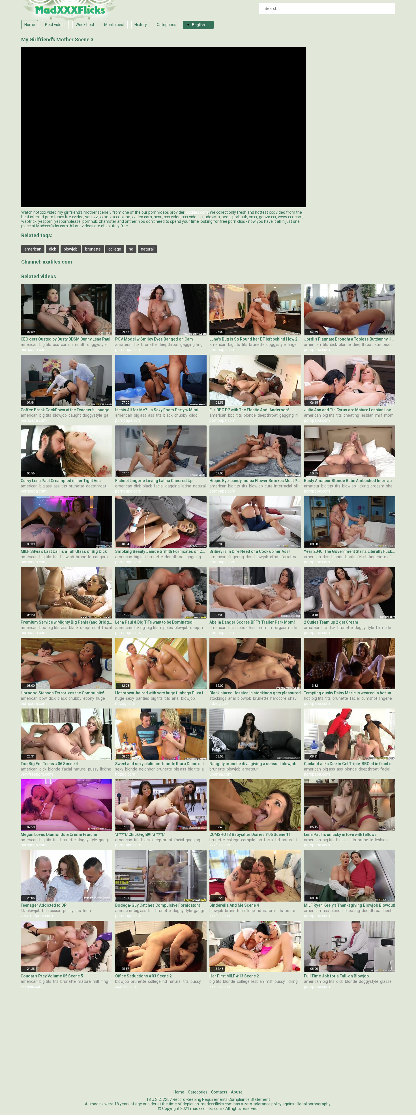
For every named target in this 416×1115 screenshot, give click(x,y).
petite (290, 910)
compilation (251, 840)
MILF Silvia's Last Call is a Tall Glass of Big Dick (64, 551)
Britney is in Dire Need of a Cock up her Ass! (249, 551)
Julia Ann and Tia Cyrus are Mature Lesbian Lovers (350, 410)
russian (54, 910)
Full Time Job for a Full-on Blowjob (336, 976)
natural (147, 249)
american (32, 249)
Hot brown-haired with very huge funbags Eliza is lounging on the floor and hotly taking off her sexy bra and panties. (161, 693)
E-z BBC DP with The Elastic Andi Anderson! (249, 410)
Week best (85, 24)
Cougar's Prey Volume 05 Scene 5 (52, 976)
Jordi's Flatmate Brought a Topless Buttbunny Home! (350, 339)
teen (87, 910)
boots (350, 557)
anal (175, 698)
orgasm (377, 486)
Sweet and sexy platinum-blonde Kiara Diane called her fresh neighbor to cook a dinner (161, 763)
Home (29, 24)
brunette (93, 249)
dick (52, 249)
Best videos (55, 24)
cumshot (369, 698)
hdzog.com (125, 703)
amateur (123, 344)
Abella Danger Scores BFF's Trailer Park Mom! (252, 622)
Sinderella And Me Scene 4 (234, 905)
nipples (166, 627)
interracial (283, 486)
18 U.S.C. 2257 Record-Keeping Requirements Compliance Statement (208, 1099)
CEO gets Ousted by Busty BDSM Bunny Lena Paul (65, 339)
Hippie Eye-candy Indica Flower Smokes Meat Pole (255, 480)
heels (388, 910)
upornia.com (220, 774)
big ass (140, 415)
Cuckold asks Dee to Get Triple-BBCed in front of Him (350, 763)
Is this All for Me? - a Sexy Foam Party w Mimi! (157, 410)
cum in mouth (73, 344)
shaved (392, 486)
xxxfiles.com (57, 262)
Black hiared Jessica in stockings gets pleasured (255, 693)
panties (142, 698)
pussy (93, 769)
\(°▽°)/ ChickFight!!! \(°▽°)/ (140, 834)
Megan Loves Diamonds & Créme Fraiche (59, 834)
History (140, 24)
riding (300, 415)
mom (389, 415)
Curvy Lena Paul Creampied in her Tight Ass (61, 480)
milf (378, 415)
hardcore (278, 698)
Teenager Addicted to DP (44, 905)
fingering (295, 344)
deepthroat (168, 344)
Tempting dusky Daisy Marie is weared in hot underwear (350, 693)
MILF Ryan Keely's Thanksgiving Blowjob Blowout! (349, 905)
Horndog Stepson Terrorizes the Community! (62, 693)
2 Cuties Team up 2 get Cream (331, 622)
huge (100, 698)
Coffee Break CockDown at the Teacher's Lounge (65, 410)
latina (186, 486)
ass (56, 344)
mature (84, 981)
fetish (362, 557)
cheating (351, 415)
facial (159, 486)
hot (307, 698)
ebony (88, 698)
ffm (379, 627)
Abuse (237, 1092)
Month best (114, 24)
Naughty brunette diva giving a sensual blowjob (252, 763)
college (114, 249)
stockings (217, 698)
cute (269, 486)
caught (74, 415)
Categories (166, 24)
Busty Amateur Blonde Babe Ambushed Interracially (350, 480)
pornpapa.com (34, 349)
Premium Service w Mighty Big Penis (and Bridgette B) (66, 622)
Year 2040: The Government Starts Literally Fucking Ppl (350, 551)
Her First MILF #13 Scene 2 (234, 976)
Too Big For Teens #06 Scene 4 (49, 763)
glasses (387, 981)
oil (296, 486)
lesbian (367, 415)
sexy (130, 698)
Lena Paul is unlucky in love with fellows (340, 834)
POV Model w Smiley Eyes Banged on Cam (154, 339)
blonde (345, 344)
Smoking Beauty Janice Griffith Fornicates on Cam (161, 551)
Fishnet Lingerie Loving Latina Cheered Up (153, 480)
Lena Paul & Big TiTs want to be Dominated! (154, 622)
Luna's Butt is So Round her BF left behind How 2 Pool (255, 339)
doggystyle (97, 344)
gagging (187, 344)
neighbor (147, 769)
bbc (231, 415)
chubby (180, 415)
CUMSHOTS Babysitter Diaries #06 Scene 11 (250, 834)
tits (244, 344)
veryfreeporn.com (37, 774)
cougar (99, 557)
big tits (45, 344)
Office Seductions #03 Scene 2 (143, 976)
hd (131, 249)
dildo (193, 415)
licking (363, 486)
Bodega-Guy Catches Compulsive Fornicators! (158, 905)
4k (23, 910)
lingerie (202, 344)
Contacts (219, 1092)
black (168, 415)
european (383, 344)
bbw (43, 698)
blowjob (71, 249)
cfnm (275, 557)
